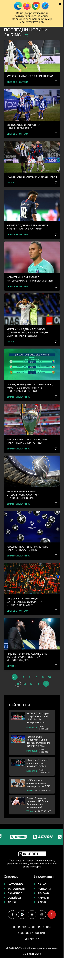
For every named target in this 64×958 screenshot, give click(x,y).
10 (49, 677)
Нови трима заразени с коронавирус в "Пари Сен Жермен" (30, 279)
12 (24, 683)
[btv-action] (36, 837)
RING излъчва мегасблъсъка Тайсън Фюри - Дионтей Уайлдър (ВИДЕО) (27, 657)
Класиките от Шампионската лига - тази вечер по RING (27, 441)
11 (18, 683)
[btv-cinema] (11, 837)
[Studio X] (36, 953)
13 (31, 683)
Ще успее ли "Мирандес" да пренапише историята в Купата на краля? (24, 602)
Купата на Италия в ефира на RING (30, 76)
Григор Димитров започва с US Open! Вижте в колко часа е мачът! (37, 803)
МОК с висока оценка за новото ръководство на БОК (38, 783)
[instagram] (42, 914)
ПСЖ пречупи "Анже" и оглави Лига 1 (32, 176)
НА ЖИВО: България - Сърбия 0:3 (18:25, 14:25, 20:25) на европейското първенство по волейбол (37, 718)
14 (37, 683)
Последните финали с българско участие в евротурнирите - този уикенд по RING (30, 387)
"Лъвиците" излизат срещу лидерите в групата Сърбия (37, 763)
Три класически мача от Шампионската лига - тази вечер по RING (23, 494)
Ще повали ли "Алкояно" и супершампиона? (23, 126)
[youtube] (32, 914)
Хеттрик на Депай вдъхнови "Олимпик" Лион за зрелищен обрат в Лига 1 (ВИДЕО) (27, 332)
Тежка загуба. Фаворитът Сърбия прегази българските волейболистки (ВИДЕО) (38, 741)
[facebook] (12, 914)
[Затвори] (60, 4)
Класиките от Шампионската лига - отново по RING (27, 548)
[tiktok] (22, 914)
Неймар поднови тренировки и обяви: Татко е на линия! (27, 227)
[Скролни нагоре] (51, 914)
